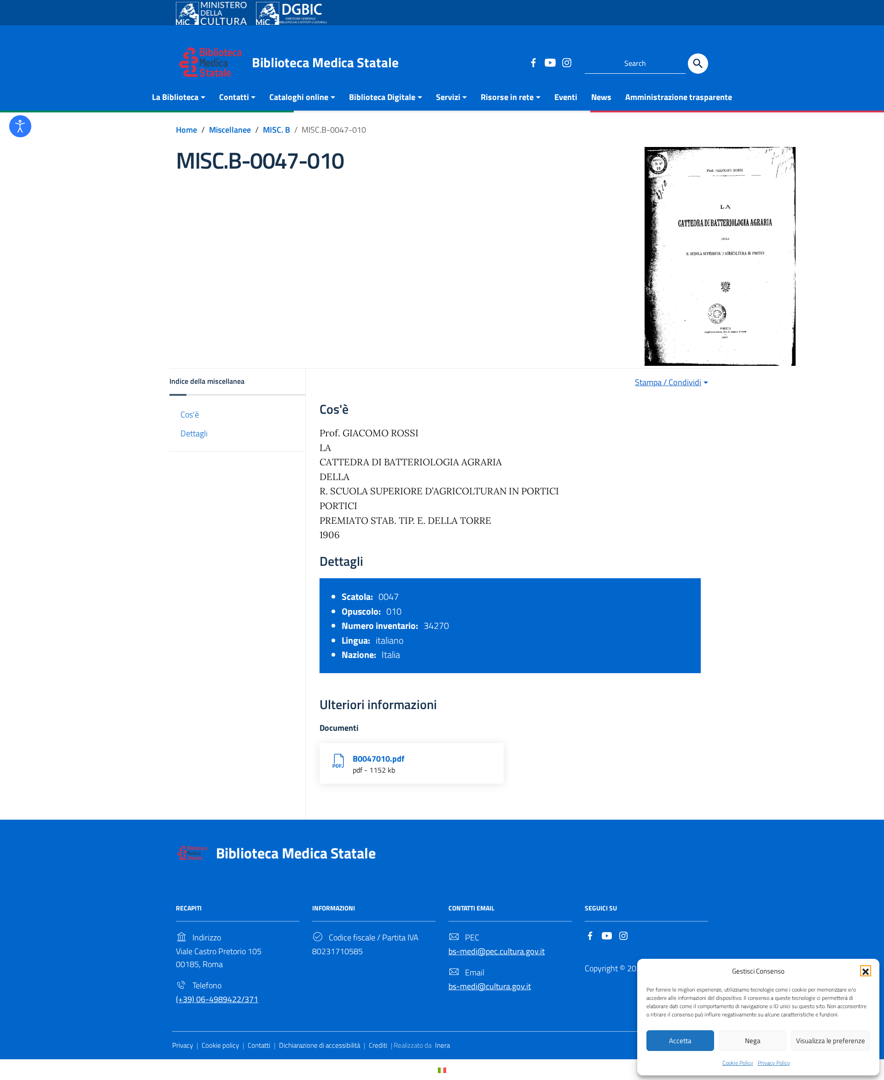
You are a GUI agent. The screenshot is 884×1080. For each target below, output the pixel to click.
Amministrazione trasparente (678, 97)
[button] (865, 970)
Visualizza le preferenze (830, 1040)
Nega (753, 1040)
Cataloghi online (298, 97)
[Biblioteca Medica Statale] (210, 61)
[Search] (698, 63)
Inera (442, 1045)
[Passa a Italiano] (442, 1069)
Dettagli (194, 433)
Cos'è (189, 414)
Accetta (680, 1040)
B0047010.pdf (378, 758)
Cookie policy (220, 1045)
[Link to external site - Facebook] (533, 62)
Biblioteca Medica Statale (325, 62)
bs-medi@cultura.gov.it (489, 986)
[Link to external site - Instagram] (566, 62)
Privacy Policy (774, 1062)
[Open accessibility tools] (20, 126)
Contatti (234, 97)
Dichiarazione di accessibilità (319, 1045)
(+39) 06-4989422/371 (217, 999)
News (601, 97)
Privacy (182, 1045)
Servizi (448, 97)
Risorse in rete (507, 97)
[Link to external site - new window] (211, 13)
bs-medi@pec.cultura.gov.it (496, 951)
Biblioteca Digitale (382, 97)
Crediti (378, 1045)
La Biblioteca (175, 97)
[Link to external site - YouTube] (549, 62)
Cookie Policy (737, 1062)
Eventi (565, 97)
